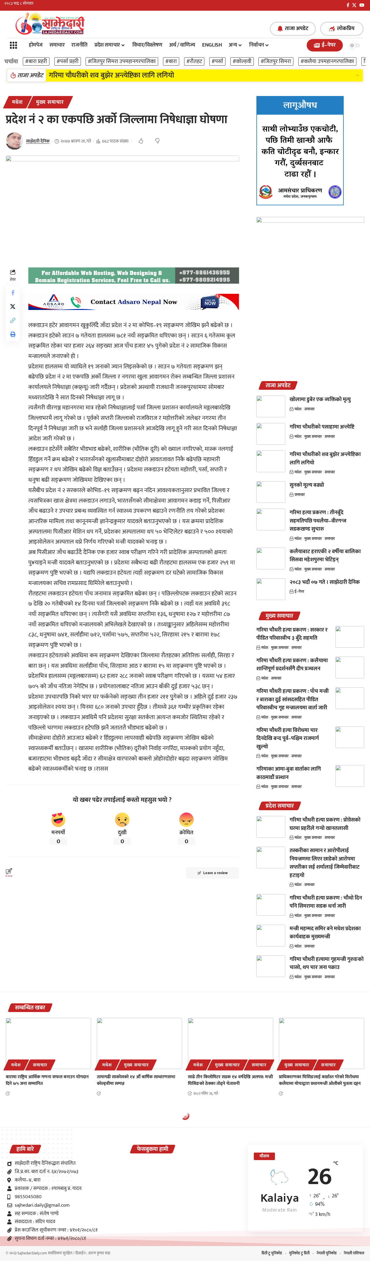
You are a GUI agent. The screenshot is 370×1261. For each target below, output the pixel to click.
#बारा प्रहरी (36, 61)
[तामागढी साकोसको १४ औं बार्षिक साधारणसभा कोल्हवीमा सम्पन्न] (139, 1043)
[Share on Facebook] (13, 292)
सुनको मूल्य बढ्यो (307, 485)
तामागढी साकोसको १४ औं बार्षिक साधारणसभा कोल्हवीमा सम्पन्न (136, 1080)
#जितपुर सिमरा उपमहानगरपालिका (122, 61)
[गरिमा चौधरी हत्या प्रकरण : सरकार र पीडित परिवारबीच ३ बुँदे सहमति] (349, 637)
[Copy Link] (13, 320)
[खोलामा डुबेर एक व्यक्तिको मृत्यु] (270, 406)
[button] (357, 75)
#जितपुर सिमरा (276, 61)
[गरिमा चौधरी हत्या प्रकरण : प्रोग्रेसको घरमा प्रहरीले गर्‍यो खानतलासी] (270, 827)
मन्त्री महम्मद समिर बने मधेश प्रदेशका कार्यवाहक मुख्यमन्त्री (325, 932)
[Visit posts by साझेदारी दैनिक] (14, 141)
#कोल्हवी (242, 61)
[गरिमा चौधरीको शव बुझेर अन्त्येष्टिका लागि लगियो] (270, 461)
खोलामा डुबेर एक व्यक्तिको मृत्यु (320, 399)
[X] (354, 5)
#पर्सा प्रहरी (68, 61)
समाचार (309, 409)
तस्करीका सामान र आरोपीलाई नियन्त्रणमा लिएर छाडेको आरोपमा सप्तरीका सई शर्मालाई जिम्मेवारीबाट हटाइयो (325, 863)
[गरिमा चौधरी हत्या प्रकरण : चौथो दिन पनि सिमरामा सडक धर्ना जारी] (270, 905)
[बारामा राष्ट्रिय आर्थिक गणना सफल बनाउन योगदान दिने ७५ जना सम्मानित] (48, 1043)
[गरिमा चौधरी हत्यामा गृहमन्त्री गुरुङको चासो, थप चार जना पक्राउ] (270, 966)
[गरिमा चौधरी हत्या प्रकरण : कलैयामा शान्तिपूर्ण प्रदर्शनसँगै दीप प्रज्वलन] (349, 667)
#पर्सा (217, 61)
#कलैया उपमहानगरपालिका (327, 61)
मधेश (17, 102)
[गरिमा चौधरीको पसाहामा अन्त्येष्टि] (270, 434)
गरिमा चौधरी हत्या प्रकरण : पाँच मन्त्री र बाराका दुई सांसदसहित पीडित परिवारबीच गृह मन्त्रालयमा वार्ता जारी (292, 699)
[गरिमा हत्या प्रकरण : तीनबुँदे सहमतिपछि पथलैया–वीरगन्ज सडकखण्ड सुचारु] (270, 519)
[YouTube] (362, 5)
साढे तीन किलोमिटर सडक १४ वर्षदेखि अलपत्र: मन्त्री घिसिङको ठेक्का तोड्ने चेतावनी (230, 1080)
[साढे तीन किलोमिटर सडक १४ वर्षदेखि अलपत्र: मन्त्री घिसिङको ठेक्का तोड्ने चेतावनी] (230, 1043)
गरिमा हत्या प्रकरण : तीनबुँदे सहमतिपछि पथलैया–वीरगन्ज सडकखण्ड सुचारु (318, 520)
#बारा (171, 61)
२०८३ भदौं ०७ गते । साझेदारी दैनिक (325, 582)
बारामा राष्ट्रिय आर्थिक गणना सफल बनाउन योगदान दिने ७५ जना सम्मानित (47, 1080)
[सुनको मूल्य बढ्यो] (270, 492)
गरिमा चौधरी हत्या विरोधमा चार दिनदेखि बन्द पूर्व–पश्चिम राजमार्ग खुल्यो (287, 738)
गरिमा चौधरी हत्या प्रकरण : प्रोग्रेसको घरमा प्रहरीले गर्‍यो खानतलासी (325, 824)
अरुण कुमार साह (99, 1253)
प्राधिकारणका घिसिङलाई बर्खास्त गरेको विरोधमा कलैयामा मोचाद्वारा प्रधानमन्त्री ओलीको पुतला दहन (320, 1080)
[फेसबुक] (348, 5)
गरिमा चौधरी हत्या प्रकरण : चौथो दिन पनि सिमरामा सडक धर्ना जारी (326, 902)
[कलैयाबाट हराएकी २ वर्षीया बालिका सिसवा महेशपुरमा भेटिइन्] (270, 558)
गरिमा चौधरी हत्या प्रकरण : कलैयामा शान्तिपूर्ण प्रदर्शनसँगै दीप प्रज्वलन (292, 664)
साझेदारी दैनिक (37, 141)
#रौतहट (194, 61)
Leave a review (215, 873)
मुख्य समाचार (50, 102)
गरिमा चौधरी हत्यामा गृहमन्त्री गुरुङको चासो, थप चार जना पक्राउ (327, 963)
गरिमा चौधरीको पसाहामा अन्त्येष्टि (322, 426)
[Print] (13, 334)
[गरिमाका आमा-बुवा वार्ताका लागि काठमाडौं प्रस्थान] (349, 776)
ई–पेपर (299, 591)
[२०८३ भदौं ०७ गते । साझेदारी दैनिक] (270, 589)
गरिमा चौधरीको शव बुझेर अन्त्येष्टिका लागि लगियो (111, 75)
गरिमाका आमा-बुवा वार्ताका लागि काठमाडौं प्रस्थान (288, 773)
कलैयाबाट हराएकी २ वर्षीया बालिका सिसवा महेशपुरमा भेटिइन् (325, 555)
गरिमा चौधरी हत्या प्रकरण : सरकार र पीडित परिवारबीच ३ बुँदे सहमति (292, 634)
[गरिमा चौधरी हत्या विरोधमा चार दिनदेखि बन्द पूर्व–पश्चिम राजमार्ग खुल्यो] (349, 737)
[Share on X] (13, 306)
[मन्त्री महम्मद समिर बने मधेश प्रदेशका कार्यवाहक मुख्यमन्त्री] (270, 935)
